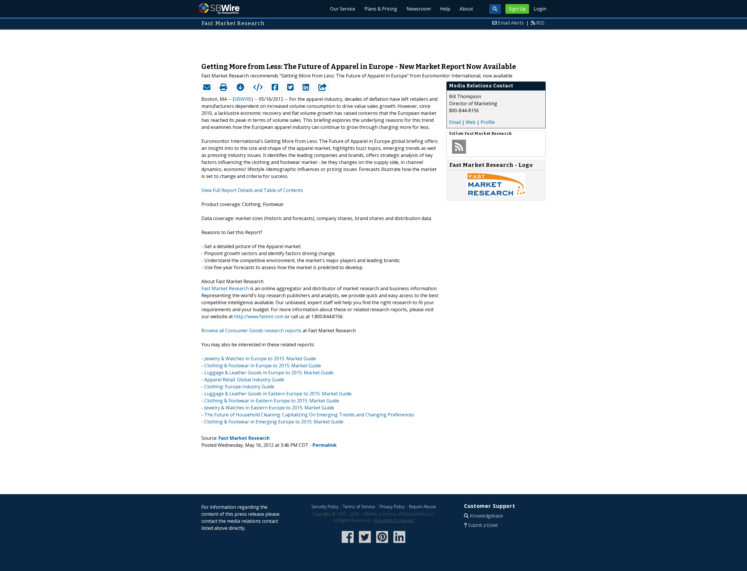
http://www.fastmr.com (259, 316)
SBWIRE (243, 99)
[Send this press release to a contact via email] (207, 87)
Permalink (325, 445)
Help (445, 9)
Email (455, 122)
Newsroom (418, 9)
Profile (488, 122)
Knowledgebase (486, 516)
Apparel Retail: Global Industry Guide (244, 379)
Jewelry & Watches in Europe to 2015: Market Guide (260, 358)
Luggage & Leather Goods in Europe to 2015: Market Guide (269, 372)
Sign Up (517, 9)
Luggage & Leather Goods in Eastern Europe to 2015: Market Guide (278, 393)
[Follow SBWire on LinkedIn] (399, 543)
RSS (540, 23)
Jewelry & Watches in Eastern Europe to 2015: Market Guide (269, 407)
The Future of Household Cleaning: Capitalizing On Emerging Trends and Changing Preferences (309, 414)
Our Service (342, 9)
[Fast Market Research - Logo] (496, 194)
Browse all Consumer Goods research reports (251, 330)
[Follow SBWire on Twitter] (365, 543)
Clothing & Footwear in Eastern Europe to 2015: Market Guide (271, 400)
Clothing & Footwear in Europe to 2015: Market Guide (262, 365)
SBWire (219, 8)
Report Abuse (422, 506)
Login (540, 9)
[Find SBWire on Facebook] (348, 543)
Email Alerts (511, 23)
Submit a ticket (483, 525)
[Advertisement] (373, 43)
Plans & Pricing (380, 9)
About (466, 9)
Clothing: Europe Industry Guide (239, 386)
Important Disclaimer (394, 520)
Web (471, 122)
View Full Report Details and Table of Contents (252, 190)
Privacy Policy (392, 506)
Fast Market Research (225, 288)
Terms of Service (359, 506)
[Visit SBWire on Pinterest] (382, 543)
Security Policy (324, 506)
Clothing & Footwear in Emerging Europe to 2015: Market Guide (273, 421)
